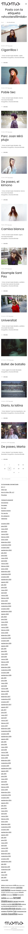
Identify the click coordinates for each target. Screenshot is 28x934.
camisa (19, 887)
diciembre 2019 (5, 635)
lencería (21, 901)
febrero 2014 (5, 819)
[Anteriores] (4, 465)
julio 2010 (3, 877)
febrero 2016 (5, 755)
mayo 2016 (4, 747)
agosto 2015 (4, 771)
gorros (11, 898)
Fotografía (21, 895)
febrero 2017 (5, 723)
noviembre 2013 (6, 827)
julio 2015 (3, 774)
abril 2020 (4, 625)
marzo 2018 (4, 689)
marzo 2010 (4, 880)
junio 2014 (4, 808)
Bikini (18, 885)
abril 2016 (4, 750)
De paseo (10, 177)
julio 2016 (3, 742)
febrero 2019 (5, 662)
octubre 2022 (5, 548)
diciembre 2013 (5, 824)
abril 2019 (4, 657)
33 (18, 465)
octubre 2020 (5, 609)
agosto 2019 (4, 646)
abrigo (3, 885)
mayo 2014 (4, 811)
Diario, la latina (12, 405)
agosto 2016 (4, 739)
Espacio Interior (6, 511)
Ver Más (5, 62)
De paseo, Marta (13, 447)
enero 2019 (4, 665)
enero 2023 (4, 540)
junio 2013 (4, 840)
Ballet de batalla (13, 364)
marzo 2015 (4, 784)
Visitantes (4, 519)
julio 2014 (3, 806)
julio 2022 (4, 553)
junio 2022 (4, 555)
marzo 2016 (4, 752)
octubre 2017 (5, 702)
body (23, 885)
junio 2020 (4, 619)
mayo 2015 (4, 779)
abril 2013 (4, 846)
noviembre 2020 (6, 606)
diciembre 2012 (5, 853)
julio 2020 (4, 617)
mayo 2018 (4, 683)
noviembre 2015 (6, 763)
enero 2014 (4, 822)
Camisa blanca (12, 229)
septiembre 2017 (6, 704)
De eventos (4, 503)
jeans (10, 901)
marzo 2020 (4, 627)
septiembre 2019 (6, 643)
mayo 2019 (4, 654)
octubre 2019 (5, 641)
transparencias (21, 911)
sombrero (23, 909)
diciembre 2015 (5, 760)
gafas (3, 898)
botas (7, 888)
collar (3, 894)
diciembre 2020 (6, 603)
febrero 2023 (5, 537)
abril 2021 (4, 593)
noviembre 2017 (6, 699)
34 (23, 465)
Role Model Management (10, 906)
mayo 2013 (4, 843)
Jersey (15, 901)
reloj (2, 906)
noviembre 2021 (6, 574)
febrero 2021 (5, 598)
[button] (26, 4)
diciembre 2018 (5, 667)
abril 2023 (4, 532)
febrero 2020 (5, 630)
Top (14, 911)
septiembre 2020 (6, 611)
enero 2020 (4, 633)
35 (4, 468)
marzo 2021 (4, 595)
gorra (7, 898)
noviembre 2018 (6, 670)
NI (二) (3, 487)
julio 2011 (3, 872)
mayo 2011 (4, 875)
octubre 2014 (5, 798)
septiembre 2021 (6, 579)
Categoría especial (7, 500)
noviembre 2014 (6, 795)
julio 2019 (3, 649)
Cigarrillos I (9, 50)
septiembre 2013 (6, 832)
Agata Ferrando (9, 885)
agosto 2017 (4, 707)
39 (23, 468)
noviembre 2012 (6, 856)
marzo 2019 (4, 659)
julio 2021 (3, 585)
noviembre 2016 (6, 731)
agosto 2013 (4, 835)
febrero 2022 (5, 566)
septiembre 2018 (6, 675)
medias (3, 904)
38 (18, 468)
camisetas (5, 890)
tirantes (10, 911)
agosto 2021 (4, 582)
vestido (4, 914)
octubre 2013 (5, 830)
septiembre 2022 (6, 550)
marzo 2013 (4, 848)
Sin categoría (5, 516)
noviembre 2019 (6, 638)
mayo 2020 (4, 622)
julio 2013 (3, 838)
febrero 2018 (5, 691)
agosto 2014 (4, 803)
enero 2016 (4, 758)
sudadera (4, 911)
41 (14, 472)
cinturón (21, 892)
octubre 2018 (5, 673)
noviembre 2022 (6, 545)
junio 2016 (4, 744)
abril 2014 (4, 814)
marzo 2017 (4, 720)
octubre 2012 (5, 859)
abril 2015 (4, 782)
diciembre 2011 (5, 867)
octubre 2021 (5, 577)
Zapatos (20, 914)
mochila (8, 904)
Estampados (9, 894)
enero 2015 (4, 790)
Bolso (3, 888)
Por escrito (4, 513)
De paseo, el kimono (10, 183)
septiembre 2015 (6, 768)
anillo (15, 885)
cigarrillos (16, 892)
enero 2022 (4, 569)
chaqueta (18, 890)
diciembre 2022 (6, 542)
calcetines (13, 887)
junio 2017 (4, 712)
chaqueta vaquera (9, 892)
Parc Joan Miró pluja (12, 138)
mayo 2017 (4, 715)
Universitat (9, 320)
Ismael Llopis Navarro (18, 929)
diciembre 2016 (5, 728)
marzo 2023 (4, 534)
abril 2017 (4, 718)
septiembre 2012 (6, 861)
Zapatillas (12, 914)
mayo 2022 (4, 558)
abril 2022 (4, 561)
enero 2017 (4, 726)
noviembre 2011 (5, 869)
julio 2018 (3, 678)
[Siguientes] (18, 472)
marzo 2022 (4, 563)
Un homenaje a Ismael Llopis (9, 484)
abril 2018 (4, 686)
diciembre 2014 (5, 792)
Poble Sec (8, 92)
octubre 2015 (5, 766)
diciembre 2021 (5, 571)
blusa (20, 885)
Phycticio (4, 495)
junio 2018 (4, 681)
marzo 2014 (4, 816)
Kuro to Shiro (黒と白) (7, 492)
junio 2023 (4, 526)
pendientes (16, 904)
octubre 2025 (5, 524)
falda (15, 894)
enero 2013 (4, 851)
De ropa (10, 46)
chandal (13, 890)
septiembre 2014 (6, 800)
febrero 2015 (5, 787)
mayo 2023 (4, 529)
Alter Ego (4, 490)
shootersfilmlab (8, 908)
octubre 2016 (5, 734)
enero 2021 (4, 601)
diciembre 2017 (5, 697)
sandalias (20, 906)
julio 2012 (3, 864)
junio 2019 (4, 651)
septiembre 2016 (6, 736)
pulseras (23, 904)
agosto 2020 (5, 614)
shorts (18, 908)
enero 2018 (4, 694)
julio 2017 (3, 710)
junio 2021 (4, 587)
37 (14, 468)
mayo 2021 (4, 590)
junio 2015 (4, 776)
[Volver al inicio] (10, 4)
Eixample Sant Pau (11, 274)
